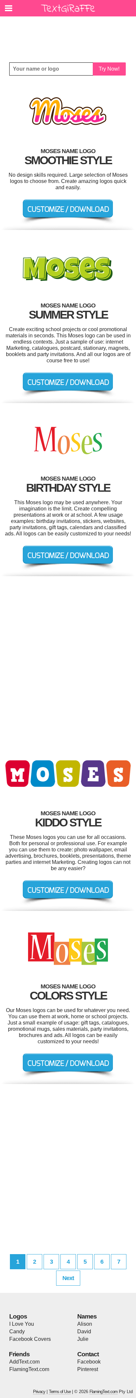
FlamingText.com (29, 1369)
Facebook (89, 1361)
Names (87, 1316)
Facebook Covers (30, 1339)
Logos (18, 1316)
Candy (17, 1331)
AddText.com (24, 1361)
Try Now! (109, 69)
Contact (88, 1354)
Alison (84, 1324)
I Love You (21, 1324)
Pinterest (87, 1369)
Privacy (39, 1391)
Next (68, 1278)
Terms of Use (60, 1391)
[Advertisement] (69, 34)
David (84, 1331)
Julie (82, 1339)
